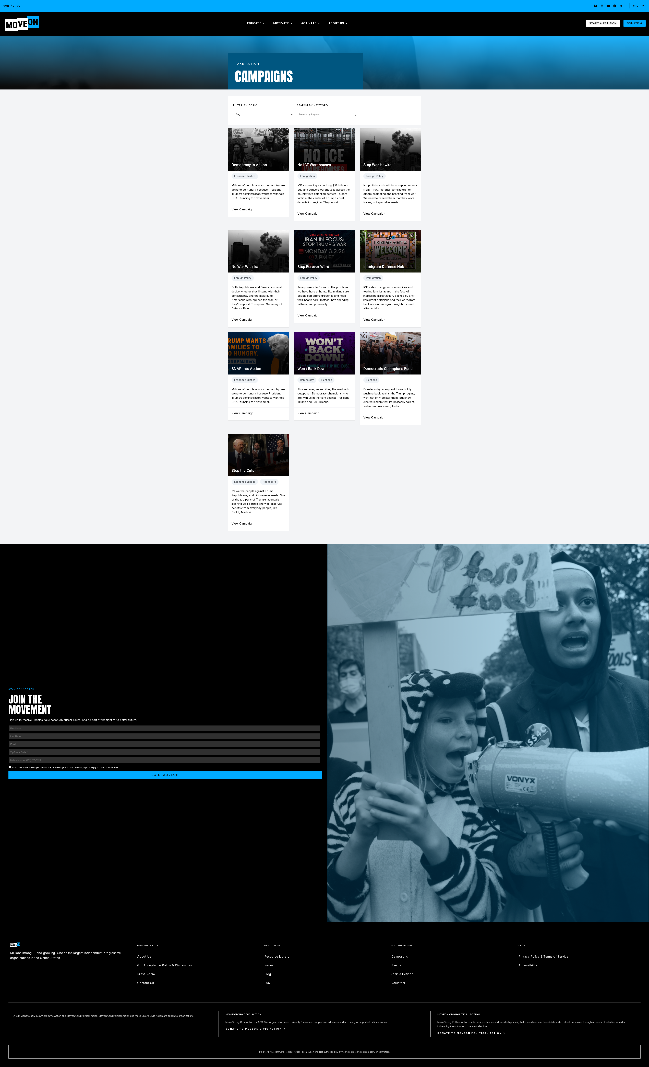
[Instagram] (602, 6)
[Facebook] (615, 6)
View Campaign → (244, 209)
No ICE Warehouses (314, 165)
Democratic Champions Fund (388, 369)
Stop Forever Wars (313, 267)
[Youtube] (608, 6)
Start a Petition (402, 974)
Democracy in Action (249, 165)
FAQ (267, 983)
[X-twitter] (621, 6)
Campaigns (399, 956)
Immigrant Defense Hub (383, 267)
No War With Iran (246, 267)
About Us (144, 956)
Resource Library (276, 956)
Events (396, 965)
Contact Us (12, 6)
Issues (269, 965)
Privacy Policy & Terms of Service (543, 956)
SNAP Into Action (246, 369)
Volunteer (398, 983)
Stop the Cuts (243, 470)
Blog (267, 974)
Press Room (146, 974)
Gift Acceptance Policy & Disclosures (164, 965)
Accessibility (528, 965)
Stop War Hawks (377, 165)
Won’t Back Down (312, 369)
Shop (637, 6)
